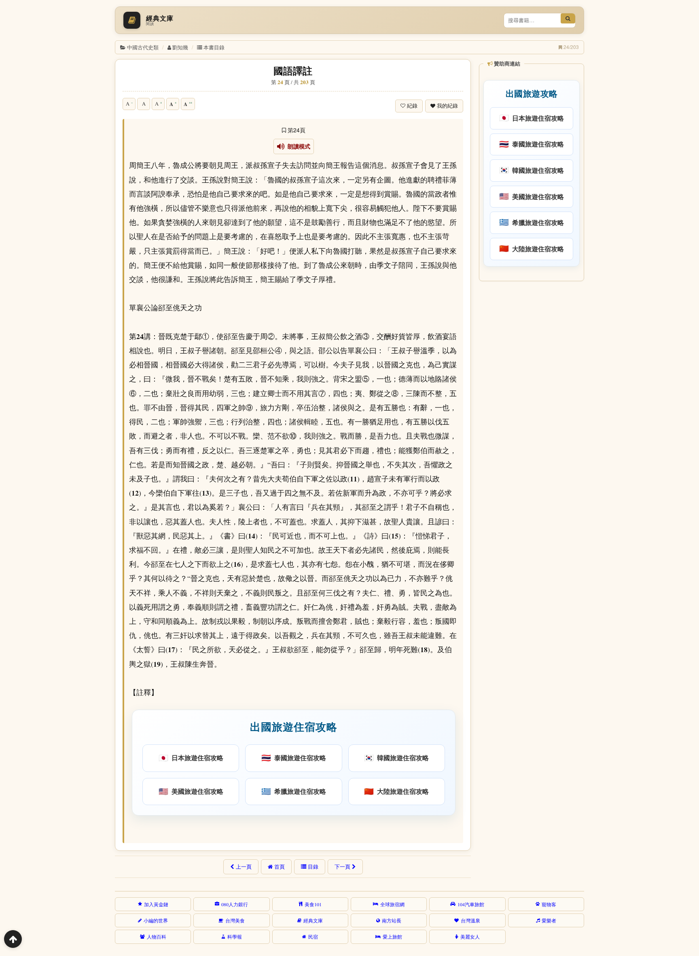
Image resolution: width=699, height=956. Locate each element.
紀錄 (412, 105)
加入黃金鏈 (156, 904)
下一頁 (342, 866)
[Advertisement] (531, 408)
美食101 (313, 904)
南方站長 (391, 920)
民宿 (313, 936)
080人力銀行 (234, 904)
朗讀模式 (297, 146)
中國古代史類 (143, 47)
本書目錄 (214, 47)
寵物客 (549, 904)
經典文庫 (313, 920)
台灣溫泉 (470, 920)
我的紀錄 (447, 105)
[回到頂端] (13, 939)
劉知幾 (180, 47)
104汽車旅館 (471, 904)
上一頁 (244, 866)
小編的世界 (156, 920)
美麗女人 (470, 936)
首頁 (279, 866)
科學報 (234, 936)
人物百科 (156, 936)
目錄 (313, 866)
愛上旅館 (392, 936)
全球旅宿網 (392, 904)
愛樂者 (549, 920)
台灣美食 (235, 920)
